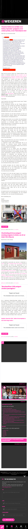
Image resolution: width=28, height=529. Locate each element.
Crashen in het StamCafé (7, 408)
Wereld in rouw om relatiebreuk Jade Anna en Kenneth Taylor (14, 416)
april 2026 (5, 435)
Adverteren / (23, 473)
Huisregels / (14, 472)
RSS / (18, 472)
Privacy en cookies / (23, 472)
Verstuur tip (9, 519)
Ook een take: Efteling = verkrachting (9, 409)
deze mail (3, 96)
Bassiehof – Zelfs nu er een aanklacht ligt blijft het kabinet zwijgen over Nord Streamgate (13, 421)
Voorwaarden (14, 474)
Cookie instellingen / (6, 473)
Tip (3, 489)
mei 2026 (4, 433)
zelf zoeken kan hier (8, 276)
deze (21, 89)
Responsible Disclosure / (15, 473)
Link (3, 500)
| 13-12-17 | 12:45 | (12, 336)
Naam (3, 506)
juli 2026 (4, 431)
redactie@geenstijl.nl (6, 487)
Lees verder (4, 226)
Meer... (4, 436)
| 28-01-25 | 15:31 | (11, 229)
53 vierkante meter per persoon (15, 263)
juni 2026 (4, 432)
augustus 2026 (5, 430)
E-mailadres (5, 512)
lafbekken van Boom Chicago (17, 77)
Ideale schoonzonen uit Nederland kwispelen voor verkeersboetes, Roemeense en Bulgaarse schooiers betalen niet (14, 412)
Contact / (10, 472)
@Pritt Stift (3, 336)
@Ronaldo (3, 229)
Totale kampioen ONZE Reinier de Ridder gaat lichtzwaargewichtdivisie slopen (11, 418)
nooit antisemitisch (10, 93)
